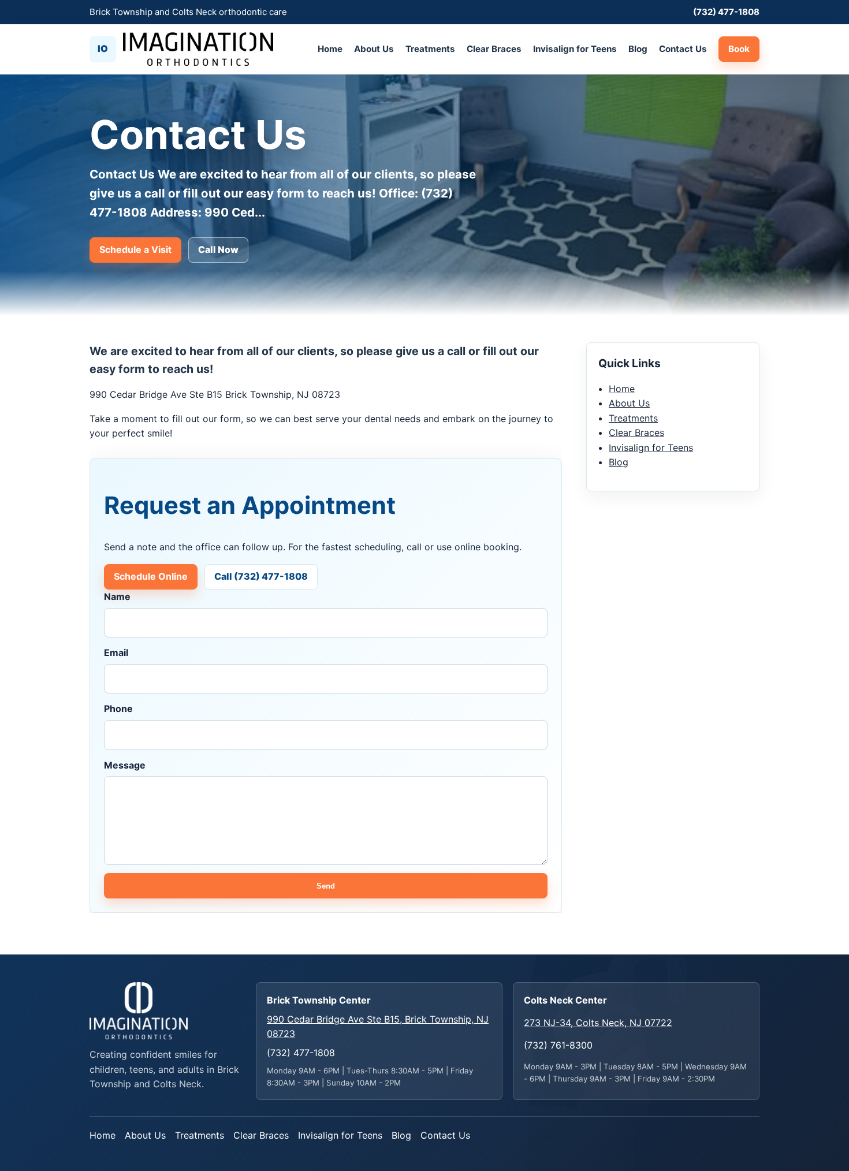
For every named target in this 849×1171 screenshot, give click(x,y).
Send (325, 886)
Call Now (218, 249)
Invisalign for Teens (575, 48)
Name (117, 596)
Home (330, 48)
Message (125, 765)
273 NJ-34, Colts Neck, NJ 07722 (598, 1022)
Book (739, 48)
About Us (374, 48)
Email (116, 652)
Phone (118, 708)
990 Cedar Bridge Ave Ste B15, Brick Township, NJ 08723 (378, 1026)
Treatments (430, 48)
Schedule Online (151, 576)
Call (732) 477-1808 (261, 576)
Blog (637, 48)
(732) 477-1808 (726, 11)
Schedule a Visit (135, 249)
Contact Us (683, 48)
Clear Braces (494, 48)
